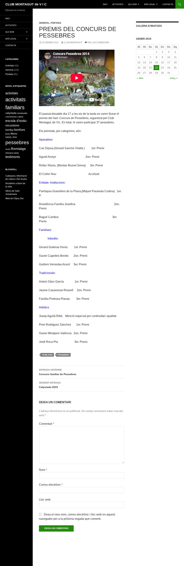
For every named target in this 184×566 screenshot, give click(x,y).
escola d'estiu (16, 121)
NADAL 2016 (11, 137)
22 (156, 67)
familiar (9, 130)
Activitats (9, 65)
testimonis (12, 157)
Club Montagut (73, 42)
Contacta (167, 4)
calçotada (10, 113)
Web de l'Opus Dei (14, 198)
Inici (105, 4)
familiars (47, 355)
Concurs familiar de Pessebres (57, 372)
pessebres (63, 355)
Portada (56, 23)
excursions (12, 125)
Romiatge (18, 149)
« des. (140, 78)
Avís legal (149, 4)
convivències (11, 117)
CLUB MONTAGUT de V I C (26, 4)
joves (7, 134)
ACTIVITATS (117, 4)
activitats (11, 93)
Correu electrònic (51, 484)
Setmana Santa (12, 153)
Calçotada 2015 (50, 385)
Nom (43, 469)
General (44, 23)
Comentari (46, 423)
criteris (20, 117)
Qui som (132, 4)
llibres (14, 133)
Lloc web (44, 499)
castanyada (22, 113)
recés (7, 149)
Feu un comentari (98, 42)
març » (174, 78)
